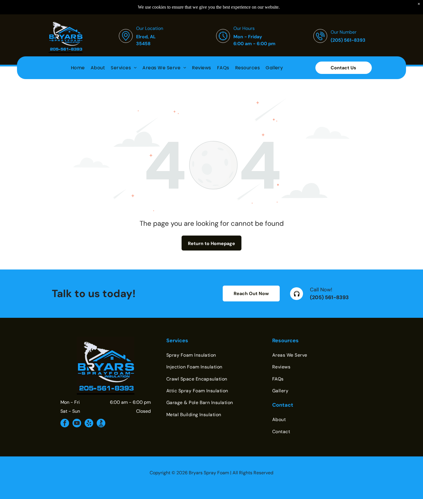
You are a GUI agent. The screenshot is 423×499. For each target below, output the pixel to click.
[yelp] (89, 424)
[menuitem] (78, 68)
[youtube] (77, 424)
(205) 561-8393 (329, 297)
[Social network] (101, 424)
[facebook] (64, 424)
